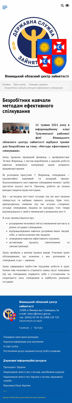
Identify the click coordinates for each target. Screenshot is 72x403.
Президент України (14, 367)
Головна (7, 84)
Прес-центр (20, 84)
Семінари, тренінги (38, 84)
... (5, 389)
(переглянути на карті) (30, 320)
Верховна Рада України (16, 385)
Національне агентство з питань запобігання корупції (33, 372)
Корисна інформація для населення (23, 341)
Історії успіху (10, 346)
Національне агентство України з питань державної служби (33, 378)
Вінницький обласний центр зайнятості (37, 76)
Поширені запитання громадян (20, 337)
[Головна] (36, 44)
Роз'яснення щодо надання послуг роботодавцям (31, 351)
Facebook (24, 327)
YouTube (38, 327)
